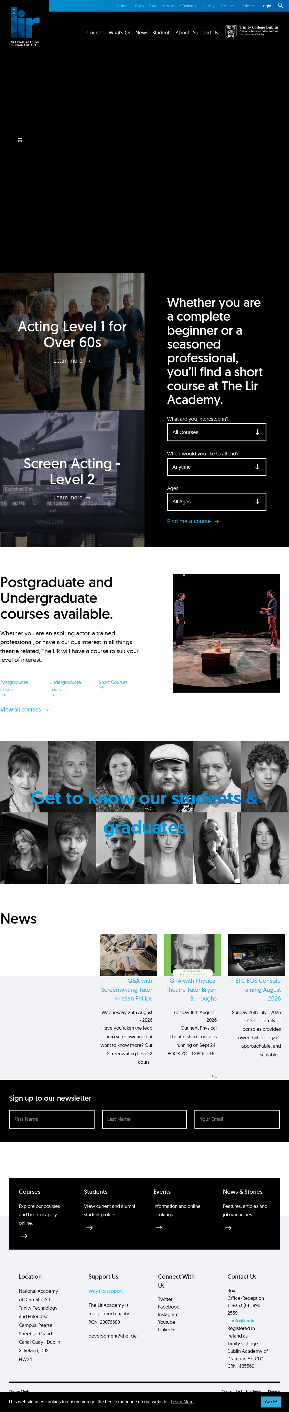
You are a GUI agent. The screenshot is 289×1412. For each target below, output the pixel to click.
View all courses (21, 709)
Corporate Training (179, 5)
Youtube (166, 1322)
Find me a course (190, 521)
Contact (228, 5)
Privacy (274, 1391)
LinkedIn (166, 1329)
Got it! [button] (271, 1402)
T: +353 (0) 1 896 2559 (243, 1309)
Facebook (168, 1307)
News (141, 32)
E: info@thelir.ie (243, 1320)
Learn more (68, 360)
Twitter (165, 1299)
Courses (95, 32)
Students (162, 32)
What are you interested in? (197, 419)
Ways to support (106, 1291)
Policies (248, 5)
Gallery (208, 5)
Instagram (168, 1314)
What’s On (120, 32)
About (182, 32)
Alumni (122, 5)
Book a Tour (145, 5)
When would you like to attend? (202, 453)
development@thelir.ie (113, 1336)
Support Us (205, 32)
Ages (172, 488)
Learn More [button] (182, 1401)
